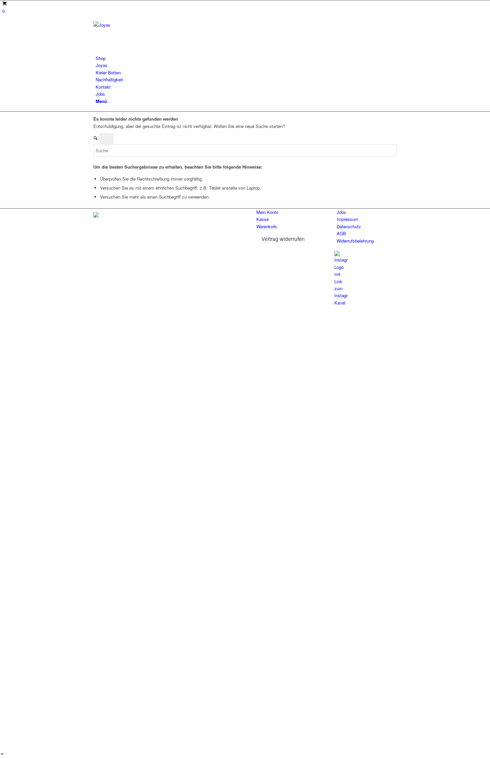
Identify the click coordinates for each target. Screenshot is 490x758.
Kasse (262, 219)
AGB (341, 233)
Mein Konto (267, 212)
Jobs (341, 212)
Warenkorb (266, 226)
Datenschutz (349, 226)
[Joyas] (143, 25)
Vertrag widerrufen (283, 239)
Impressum (347, 219)
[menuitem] (246, 58)
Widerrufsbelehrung (355, 241)
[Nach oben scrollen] (2, 754)
